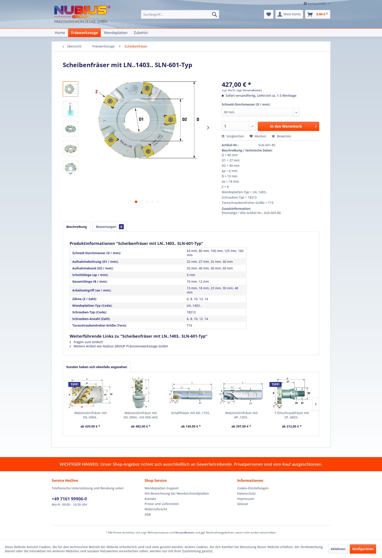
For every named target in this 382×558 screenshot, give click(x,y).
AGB (148, 514)
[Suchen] (214, 14)
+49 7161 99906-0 (69, 499)
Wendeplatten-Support (162, 488)
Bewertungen (109, 227)
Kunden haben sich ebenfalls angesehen (96, 367)
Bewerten (283, 136)
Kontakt (150, 499)
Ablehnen (338, 549)
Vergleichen (234, 136)
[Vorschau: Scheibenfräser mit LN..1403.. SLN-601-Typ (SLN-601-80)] (70, 128)
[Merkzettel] (268, 14)
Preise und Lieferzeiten (162, 504)
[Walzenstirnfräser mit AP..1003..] (241, 393)
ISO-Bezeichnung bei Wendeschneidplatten (177, 493)
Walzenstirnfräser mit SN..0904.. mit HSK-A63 (141, 415)
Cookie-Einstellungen (253, 488)
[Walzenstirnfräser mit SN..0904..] (90, 393)
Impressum (245, 499)
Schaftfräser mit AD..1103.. (191, 413)
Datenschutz (246, 493)
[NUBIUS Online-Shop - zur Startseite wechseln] (82, 15)
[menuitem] (180, 14)
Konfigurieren (362, 549)
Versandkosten (184, 532)
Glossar (242, 504)
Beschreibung (76, 227)
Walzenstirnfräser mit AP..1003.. (241, 415)
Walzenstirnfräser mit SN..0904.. (90, 415)
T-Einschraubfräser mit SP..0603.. (292, 415)
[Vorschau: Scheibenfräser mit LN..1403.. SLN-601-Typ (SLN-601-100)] (70, 148)
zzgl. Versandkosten (249, 90)
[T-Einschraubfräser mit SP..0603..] (291, 393)
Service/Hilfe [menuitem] (317, 4)
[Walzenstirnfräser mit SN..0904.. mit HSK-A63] (141, 393)
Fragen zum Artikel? (88, 342)
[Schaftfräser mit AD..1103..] (191, 393)
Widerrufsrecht (156, 509)
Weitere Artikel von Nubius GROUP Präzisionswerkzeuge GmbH (120, 346)
